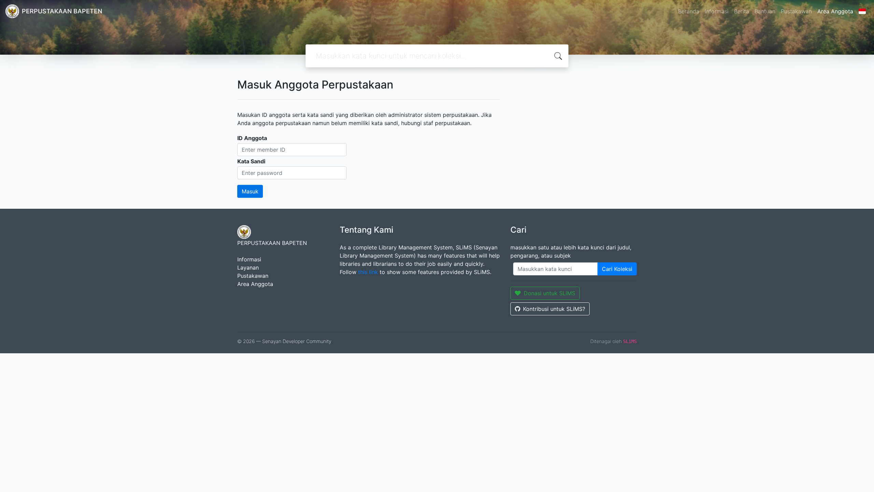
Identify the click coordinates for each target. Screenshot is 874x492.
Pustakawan (796, 11)
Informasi (717, 11)
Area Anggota (835, 11)
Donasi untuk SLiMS (549, 293)
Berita (741, 11)
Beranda (688, 11)
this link (368, 272)
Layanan (248, 267)
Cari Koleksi (617, 268)
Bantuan (765, 11)
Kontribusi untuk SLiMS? (554, 308)
